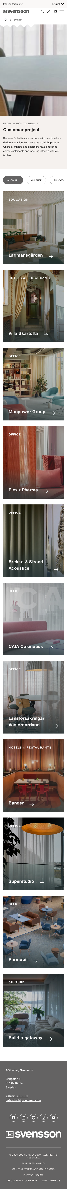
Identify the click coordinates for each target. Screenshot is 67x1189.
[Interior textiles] (5, 20)
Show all (13, 180)
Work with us (51, 1180)
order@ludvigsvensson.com (23, 1100)
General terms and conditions (33, 1169)
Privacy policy (33, 1175)
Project (18, 20)
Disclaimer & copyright (23, 1180)
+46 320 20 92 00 (17, 1095)
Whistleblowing (33, 1163)
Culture (36, 180)
